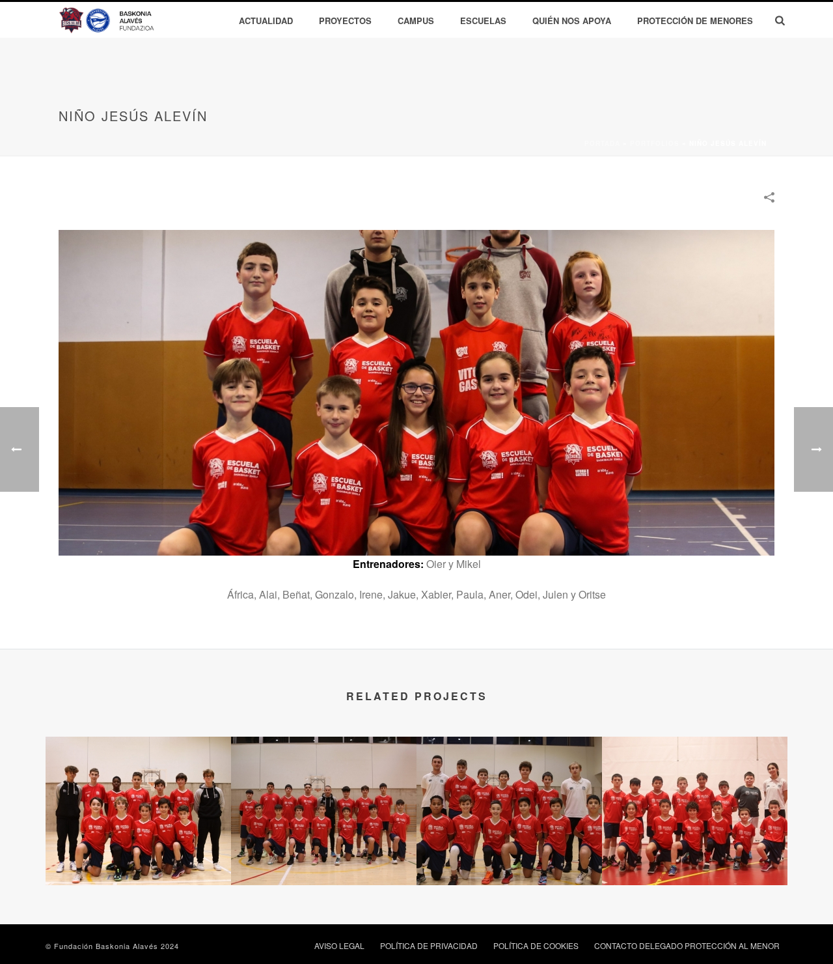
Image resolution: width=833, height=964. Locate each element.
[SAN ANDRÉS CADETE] (323, 788)
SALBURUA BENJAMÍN (694, 850)
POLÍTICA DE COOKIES (536, 946)
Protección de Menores (695, 20)
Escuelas (483, 20)
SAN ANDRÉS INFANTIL (138, 850)
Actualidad (266, 20)
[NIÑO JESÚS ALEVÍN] (416, 391)
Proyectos (345, 20)
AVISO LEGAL (339, 946)
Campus (416, 20)
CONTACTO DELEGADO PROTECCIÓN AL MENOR (687, 946)
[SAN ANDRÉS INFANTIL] (138, 788)
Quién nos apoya (571, 20)
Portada (602, 143)
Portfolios (654, 143)
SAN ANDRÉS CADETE (324, 850)
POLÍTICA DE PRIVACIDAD (429, 946)
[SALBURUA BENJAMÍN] (694, 788)
